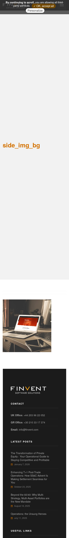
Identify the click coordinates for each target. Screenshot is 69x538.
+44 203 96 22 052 (34, 415)
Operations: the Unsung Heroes (28, 514)
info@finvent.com (28, 429)
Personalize (35, 10)
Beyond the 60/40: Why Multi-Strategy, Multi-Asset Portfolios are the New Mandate (30, 498)
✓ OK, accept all (43, 6)
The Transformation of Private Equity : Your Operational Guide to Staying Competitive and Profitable (30, 456)
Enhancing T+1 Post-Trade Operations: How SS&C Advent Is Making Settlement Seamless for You (29, 477)
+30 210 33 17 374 (34, 422)
